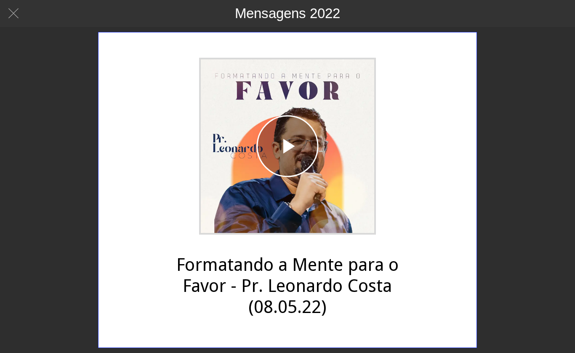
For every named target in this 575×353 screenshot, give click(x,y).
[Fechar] (13, 13)
